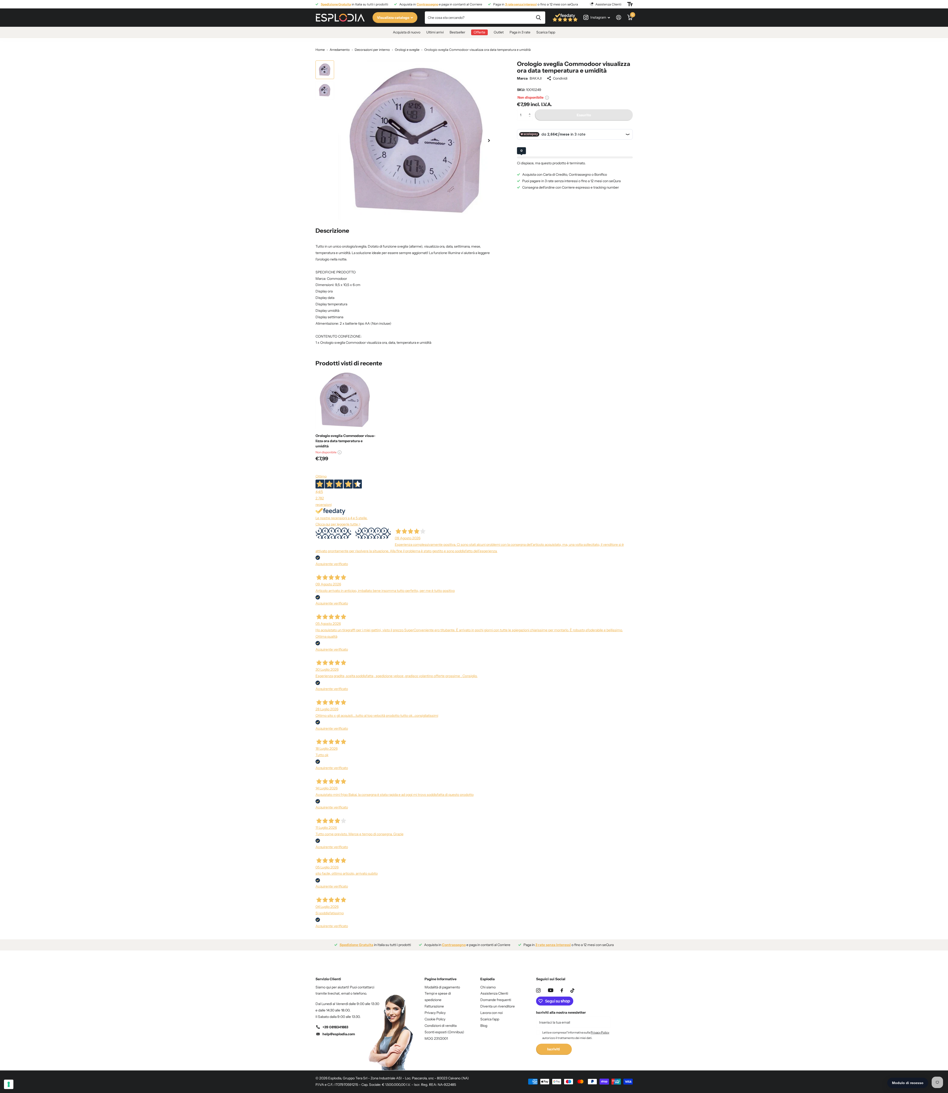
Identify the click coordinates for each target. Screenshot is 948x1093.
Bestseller (457, 32)
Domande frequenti (495, 1000)
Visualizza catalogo (393, 17)
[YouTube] (550, 990)
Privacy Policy (435, 1012)
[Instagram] (538, 990)
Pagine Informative (441, 979)
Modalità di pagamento (442, 987)
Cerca (538, 17)
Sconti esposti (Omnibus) (444, 1032)
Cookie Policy (435, 1019)
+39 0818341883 (335, 1027)
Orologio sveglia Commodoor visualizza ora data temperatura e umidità (345, 440)
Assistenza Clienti (494, 993)
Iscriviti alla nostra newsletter (561, 1012)
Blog (483, 1025)
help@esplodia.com (338, 1034)
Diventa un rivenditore (497, 1006)
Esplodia (487, 979)
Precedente (333, 533)
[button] (531, 111)
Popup (547, 97)
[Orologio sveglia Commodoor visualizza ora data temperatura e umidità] (346, 400)
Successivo (373, 533)
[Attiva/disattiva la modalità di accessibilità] (630, 4)
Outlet (499, 32)
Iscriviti (554, 1049)
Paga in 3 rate (520, 32)
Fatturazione (434, 1006)
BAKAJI (536, 78)
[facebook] (562, 990)
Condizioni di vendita (441, 1025)
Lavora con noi (491, 1012)
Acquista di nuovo (406, 32)
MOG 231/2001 (436, 1038)
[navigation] (325, 69)
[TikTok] (573, 990)
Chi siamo (488, 987)
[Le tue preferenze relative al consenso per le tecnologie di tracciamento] (8, 1084)
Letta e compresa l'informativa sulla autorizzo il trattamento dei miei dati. (575, 1035)
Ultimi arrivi (435, 32)
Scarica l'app (545, 32)
